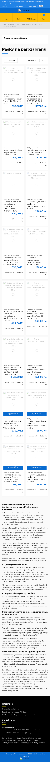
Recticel (25, 738)
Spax (19, 738)
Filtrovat (11, 60)
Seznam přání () (19, 6)
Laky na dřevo (40, 743)
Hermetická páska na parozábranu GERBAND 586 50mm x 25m (12, 261)
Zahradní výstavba (17, 740)
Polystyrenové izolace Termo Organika (17, 743)
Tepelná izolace (32, 740)
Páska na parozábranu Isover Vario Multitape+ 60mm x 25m (36, 370)
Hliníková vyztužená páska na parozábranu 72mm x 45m (36, 205)
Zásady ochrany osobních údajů (15, 712)
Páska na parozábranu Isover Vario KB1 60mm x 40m (12, 99)
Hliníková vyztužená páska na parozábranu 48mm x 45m (36, 424)
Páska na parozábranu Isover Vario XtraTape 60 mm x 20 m (36, 314)
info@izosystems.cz (30, 733)
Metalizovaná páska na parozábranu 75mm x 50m (36, 152)
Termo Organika (8, 738)
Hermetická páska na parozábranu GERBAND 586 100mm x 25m (12, 478)
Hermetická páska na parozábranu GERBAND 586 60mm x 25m (35, 99)
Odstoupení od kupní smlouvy (14, 715)
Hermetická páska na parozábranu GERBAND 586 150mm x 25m (12, 370)
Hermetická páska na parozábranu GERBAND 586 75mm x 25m (12, 424)
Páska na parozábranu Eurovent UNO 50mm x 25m (34, 261)
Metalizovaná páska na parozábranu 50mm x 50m (12, 152)
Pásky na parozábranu (15, 38)
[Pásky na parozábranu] (42, 6)
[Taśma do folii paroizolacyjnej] (40, 6)
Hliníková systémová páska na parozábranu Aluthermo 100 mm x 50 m (13, 316)
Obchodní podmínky (10, 709)
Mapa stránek (33, 715)
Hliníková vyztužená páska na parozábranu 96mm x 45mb (36, 478)
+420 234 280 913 (12, 733)
